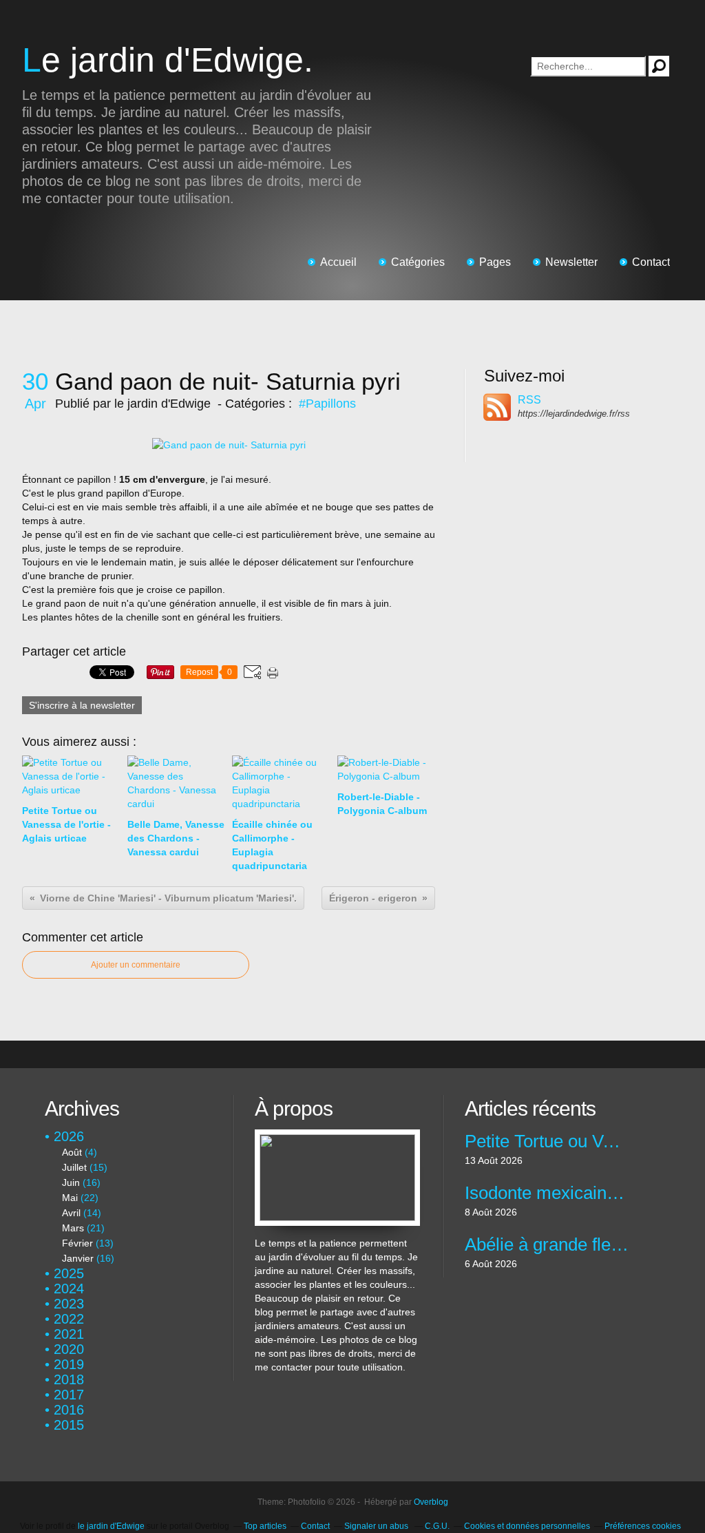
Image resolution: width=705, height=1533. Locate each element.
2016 (69, 1409)
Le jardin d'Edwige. (167, 60)
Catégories (418, 262)
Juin (71, 1182)
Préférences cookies (642, 1526)
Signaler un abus (377, 1526)
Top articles (265, 1526)
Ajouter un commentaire (135, 965)
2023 (69, 1303)
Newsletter (571, 262)
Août (72, 1152)
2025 (69, 1273)
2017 (69, 1394)
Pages (495, 262)
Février (77, 1243)
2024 (69, 1288)
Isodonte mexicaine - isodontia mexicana (547, 1192)
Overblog (431, 1502)
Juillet (74, 1167)
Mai (70, 1197)
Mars (73, 1227)
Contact (651, 262)
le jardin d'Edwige (111, 1526)
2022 (69, 1318)
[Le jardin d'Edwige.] (337, 1136)
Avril (71, 1212)
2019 (69, 1364)
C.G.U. (437, 1526)
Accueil (338, 262)
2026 (69, 1136)
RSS (529, 400)
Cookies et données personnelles (527, 1526)
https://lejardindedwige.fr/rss (574, 413)
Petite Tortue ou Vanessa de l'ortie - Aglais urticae (547, 1141)
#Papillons (327, 403)
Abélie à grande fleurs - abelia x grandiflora (547, 1244)
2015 (69, 1424)
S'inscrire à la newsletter (82, 705)
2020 (69, 1349)
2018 (69, 1379)
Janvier (78, 1258)
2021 (69, 1334)
